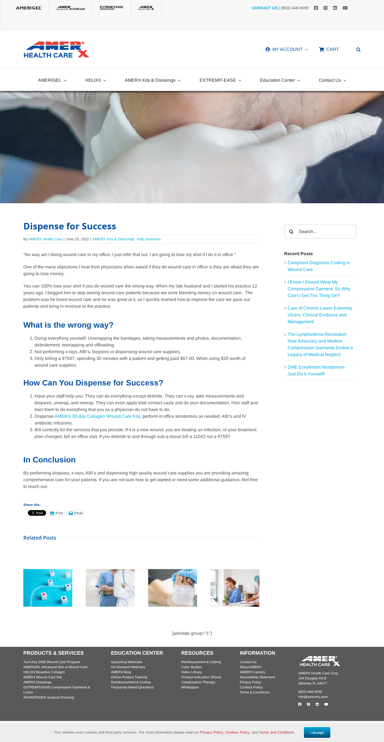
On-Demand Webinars (128, 667)
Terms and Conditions (276, 732)
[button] (358, 49)
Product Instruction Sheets (201, 677)
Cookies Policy (251, 687)
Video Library (191, 672)
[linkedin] (335, 8)
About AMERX (250, 667)
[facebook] (316, 8)
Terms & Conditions (255, 692)
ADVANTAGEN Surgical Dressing (48, 697)
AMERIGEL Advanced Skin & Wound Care (55, 667)
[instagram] (325, 8)
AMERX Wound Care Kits (42, 677)
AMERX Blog (121, 672)
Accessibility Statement (257, 677)
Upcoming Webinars (126, 662)
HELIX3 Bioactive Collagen (44, 672)
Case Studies (191, 667)
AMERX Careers (252, 672)
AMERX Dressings (37, 682)
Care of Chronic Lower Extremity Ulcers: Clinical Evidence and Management (320, 315)
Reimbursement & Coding (131, 682)
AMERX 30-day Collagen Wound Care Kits (97, 416)
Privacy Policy (250, 682)
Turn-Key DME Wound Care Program (51, 662)
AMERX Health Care (45, 239)
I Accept (317, 732)
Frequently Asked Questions (132, 687)
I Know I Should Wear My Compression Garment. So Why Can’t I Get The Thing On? (319, 289)
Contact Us (248, 662)
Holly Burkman (149, 239)
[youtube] (345, 8)
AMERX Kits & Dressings (113, 239)
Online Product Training (129, 677)
